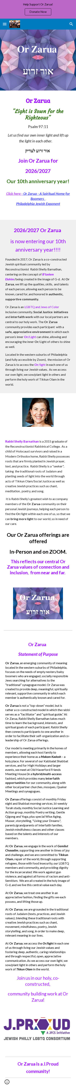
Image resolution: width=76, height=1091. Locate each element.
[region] (38, 9)
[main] (38, 60)
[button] (4, 24)
